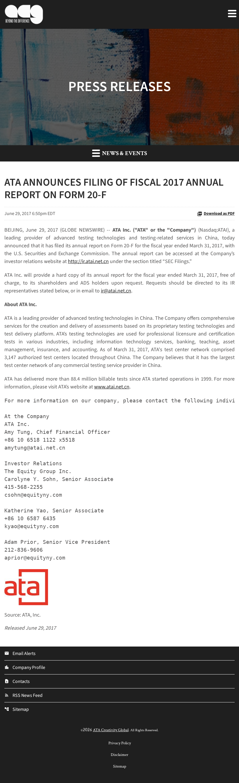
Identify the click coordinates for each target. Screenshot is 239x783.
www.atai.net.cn (111, 386)
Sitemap (16, 709)
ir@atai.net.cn (116, 290)
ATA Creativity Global (111, 730)
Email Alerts (20, 653)
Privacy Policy (119, 743)
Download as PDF (219, 213)
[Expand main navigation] (231, 13)
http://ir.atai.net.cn (88, 261)
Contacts (17, 681)
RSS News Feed (23, 695)
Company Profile (24, 667)
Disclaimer (119, 755)
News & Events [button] (124, 153)
